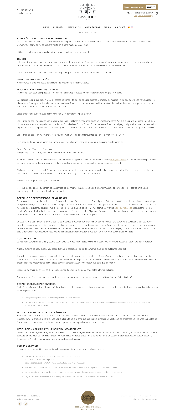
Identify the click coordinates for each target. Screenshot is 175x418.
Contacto (153, 396)
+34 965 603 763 (25, 10)
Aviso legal (144, 396)
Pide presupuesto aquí (142, 16)
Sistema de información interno (145, 399)
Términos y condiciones (129, 396)
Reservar (151, 7)
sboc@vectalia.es (118, 159)
